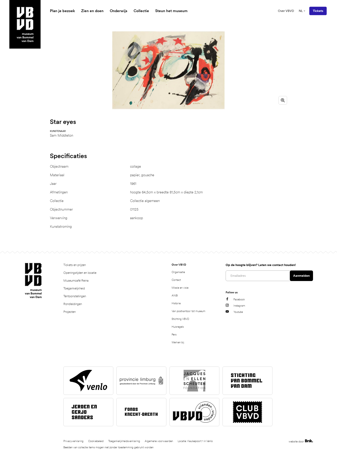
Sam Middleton (61, 135)
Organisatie (178, 272)
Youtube (238, 311)
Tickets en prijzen (74, 265)
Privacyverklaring (73, 441)
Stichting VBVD (180, 318)
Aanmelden (301, 276)
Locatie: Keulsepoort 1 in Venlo (195, 441)
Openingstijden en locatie (79, 273)
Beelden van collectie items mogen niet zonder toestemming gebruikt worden (108, 447)
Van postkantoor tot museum (188, 311)
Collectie (141, 11)
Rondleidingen (72, 304)
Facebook (239, 299)
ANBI (175, 295)
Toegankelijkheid (74, 288)
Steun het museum (171, 11)
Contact (176, 279)
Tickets (318, 11)
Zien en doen (92, 11)
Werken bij (178, 342)
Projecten (69, 312)
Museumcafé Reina (76, 280)
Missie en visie (180, 287)
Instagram (239, 305)
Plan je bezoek (62, 11)
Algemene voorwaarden (159, 441)
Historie (176, 303)
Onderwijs (118, 11)
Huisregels (178, 326)
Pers (174, 334)
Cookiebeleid (96, 441)
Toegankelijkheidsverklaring (124, 441)
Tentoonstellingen (74, 296)
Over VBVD (286, 11)
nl (301, 11)
